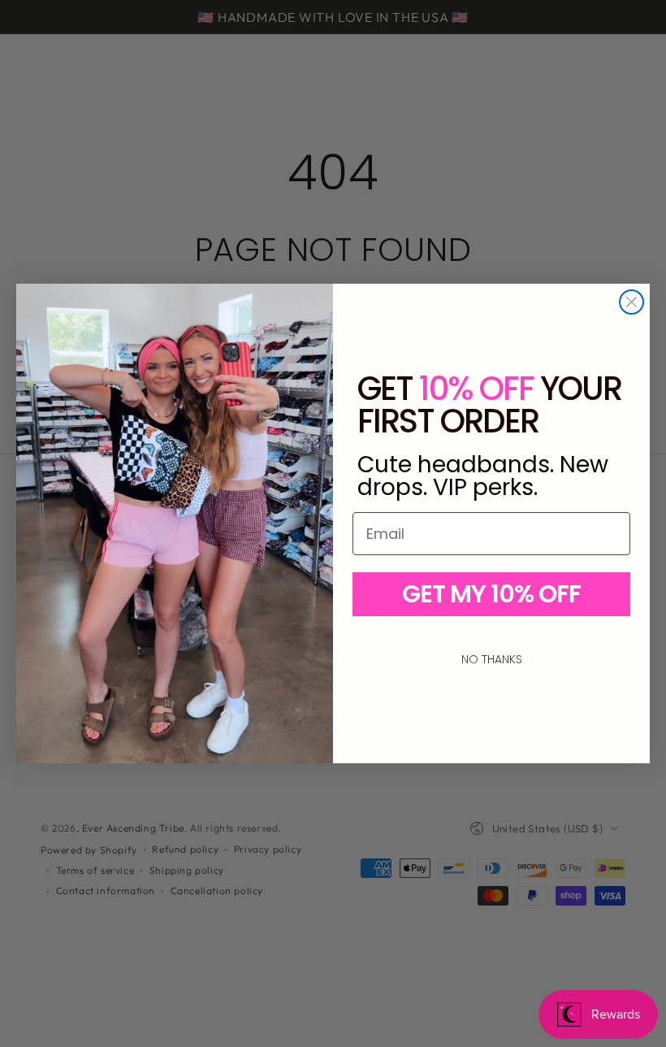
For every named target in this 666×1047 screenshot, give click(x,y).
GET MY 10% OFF (491, 593)
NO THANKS (491, 659)
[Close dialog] (631, 302)
